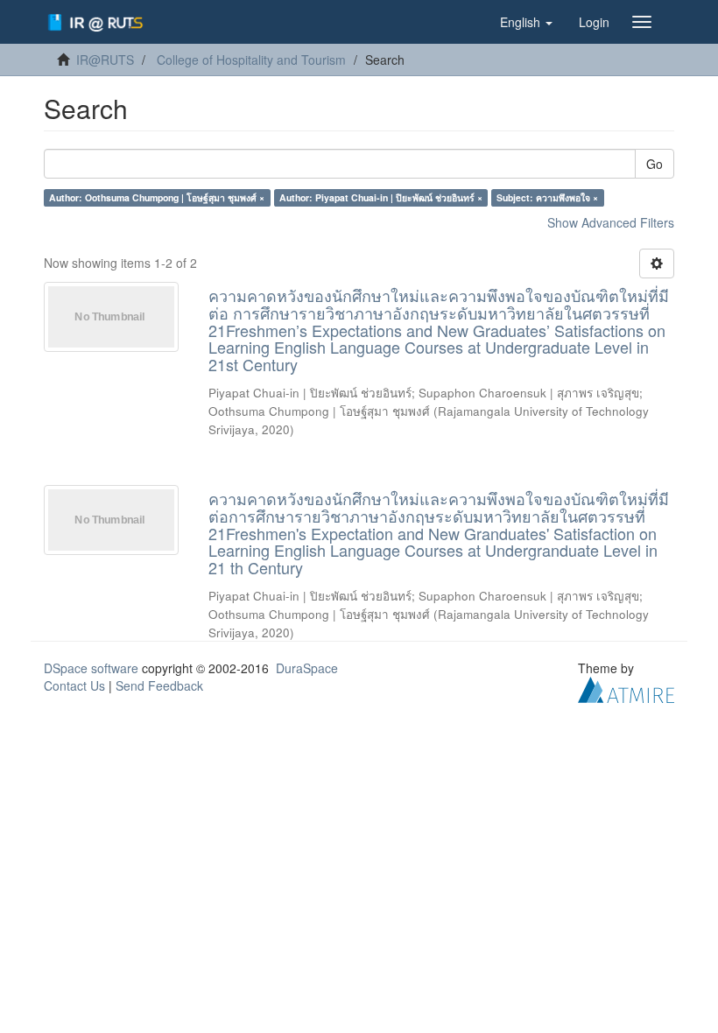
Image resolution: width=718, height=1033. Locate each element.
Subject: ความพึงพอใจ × (547, 197)
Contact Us (74, 685)
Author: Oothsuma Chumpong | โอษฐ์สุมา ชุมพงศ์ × (156, 197)
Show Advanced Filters (610, 222)
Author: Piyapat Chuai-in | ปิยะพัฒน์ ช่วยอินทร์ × (380, 197)
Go (654, 163)
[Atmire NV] (626, 688)
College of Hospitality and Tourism (251, 59)
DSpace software (91, 668)
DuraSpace (307, 668)
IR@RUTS (105, 59)
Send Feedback (159, 685)
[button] (526, 22)
